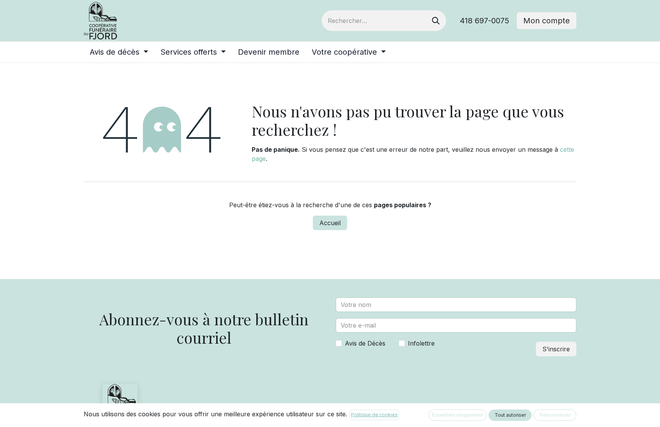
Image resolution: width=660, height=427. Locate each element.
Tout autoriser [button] (510, 415)
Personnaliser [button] (555, 415)
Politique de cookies (374, 414)
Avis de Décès (365, 343)
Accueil (330, 223)
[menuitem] (119, 52)
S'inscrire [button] (556, 349)
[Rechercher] (435, 20)
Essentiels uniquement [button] (457, 415)
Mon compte (546, 20)
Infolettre (421, 343)
